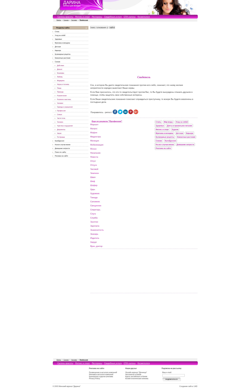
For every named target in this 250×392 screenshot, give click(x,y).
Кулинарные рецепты (62, 54)
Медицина (60, 80)
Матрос (93, 128)
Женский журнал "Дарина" (69, 386)
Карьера (58, 50)
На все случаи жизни (62, 144)
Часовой (94, 169)
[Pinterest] (130, 113)
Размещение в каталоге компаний (103, 372)
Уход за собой (60, 35)
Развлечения (62, 95)
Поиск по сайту (60, 152)
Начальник (95, 153)
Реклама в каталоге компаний (101, 374)
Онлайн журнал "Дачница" (136, 372)
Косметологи (144, 17)
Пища (59, 88)
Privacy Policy (94, 379)
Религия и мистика (64, 99)
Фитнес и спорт (82, 17)
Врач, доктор (96, 246)
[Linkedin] (125, 113)
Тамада (94, 197)
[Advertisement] (143, 51)
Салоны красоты (65, 17)
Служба (94, 218)
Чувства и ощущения (65, 126)
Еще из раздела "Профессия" (107, 121)
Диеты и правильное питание (179, 126)
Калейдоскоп (59, 141)
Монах (93, 149)
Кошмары (60, 73)
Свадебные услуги (113, 17)
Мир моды (168, 122)
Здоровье (58, 39)
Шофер (93, 185)
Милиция (94, 141)
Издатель (94, 238)
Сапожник (95, 201)
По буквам (61, 137)
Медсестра (95, 136)
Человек (74, 20)
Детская (58, 47)
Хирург (93, 242)
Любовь (60, 77)
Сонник (66, 20)
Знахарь (94, 234)
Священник (95, 205)
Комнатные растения (62, 58)
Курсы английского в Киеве (136, 376)
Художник (94, 193)
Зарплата (94, 226)
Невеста (94, 157)
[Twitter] (120, 113)
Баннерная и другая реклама (101, 376)
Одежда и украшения (65, 107)
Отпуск (93, 165)
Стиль (57, 31)
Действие (60, 65)
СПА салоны (130, 17)
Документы (61, 129)
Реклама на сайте (61, 156)
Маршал (94, 124)
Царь (92, 189)
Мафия (93, 132)
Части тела (61, 118)
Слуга (93, 214)
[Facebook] (115, 113)
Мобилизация (96, 145)
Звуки (59, 133)
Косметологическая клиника (136, 379)
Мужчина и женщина (62, 43)
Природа (60, 92)
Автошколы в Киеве (133, 374)
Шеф (92, 181)
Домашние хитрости (62, 148)
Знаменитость (97, 230)
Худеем (175, 129)
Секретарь (95, 209)
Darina (59, 20)
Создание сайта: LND (188, 386)
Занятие (94, 222)
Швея (92, 177)
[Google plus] (136, 113)
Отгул (93, 161)
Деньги (59, 69)
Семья (59, 114)
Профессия (61, 111)
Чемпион (94, 173)
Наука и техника (63, 84)
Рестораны (97, 17)
